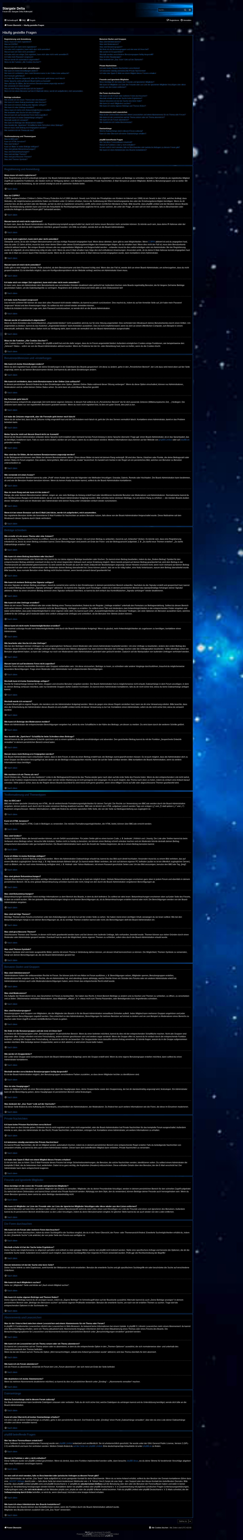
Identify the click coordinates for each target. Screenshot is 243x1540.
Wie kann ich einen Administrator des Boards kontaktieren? (123, 150)
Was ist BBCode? (11, 139)
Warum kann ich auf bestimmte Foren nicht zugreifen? (26, 115)
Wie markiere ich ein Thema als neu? (19, 130)
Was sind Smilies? (11, 144)
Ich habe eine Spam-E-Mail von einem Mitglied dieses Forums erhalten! (128, 73)
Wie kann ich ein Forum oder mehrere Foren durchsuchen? (123, 96)
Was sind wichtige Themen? (15, 154)
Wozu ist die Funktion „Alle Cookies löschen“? (22, 62)
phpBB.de (185, 440)
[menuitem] (22, 20)
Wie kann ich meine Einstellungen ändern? (21, 71)
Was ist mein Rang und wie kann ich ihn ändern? (23, 89)
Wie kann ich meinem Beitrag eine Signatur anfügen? (25, 105)
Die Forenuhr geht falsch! (14, 76)
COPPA (151, 242)
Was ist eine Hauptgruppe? (110, 57)
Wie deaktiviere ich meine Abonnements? (116, 122)
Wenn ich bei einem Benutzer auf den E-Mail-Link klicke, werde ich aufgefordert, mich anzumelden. (43, 91)
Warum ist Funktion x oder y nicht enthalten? (117, 145)
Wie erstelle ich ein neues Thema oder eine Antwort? (25, 100)
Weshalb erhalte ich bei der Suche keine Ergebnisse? (121, 98)
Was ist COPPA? (11, 44)
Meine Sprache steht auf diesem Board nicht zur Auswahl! (27, 81)
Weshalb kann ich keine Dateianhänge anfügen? (23, 118)
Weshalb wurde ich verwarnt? (16, 120)
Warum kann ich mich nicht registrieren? (20, 47)
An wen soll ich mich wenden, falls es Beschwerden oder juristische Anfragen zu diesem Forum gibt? (140, 147)
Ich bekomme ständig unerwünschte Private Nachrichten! (122, 71)
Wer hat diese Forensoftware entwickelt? (116, 142)
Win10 (87, 1532)
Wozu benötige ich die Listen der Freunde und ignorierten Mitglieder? (127, 82)
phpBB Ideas (132, 1461)
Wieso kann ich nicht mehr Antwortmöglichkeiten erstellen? (27, 110)
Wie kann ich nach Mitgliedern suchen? (115, 103)
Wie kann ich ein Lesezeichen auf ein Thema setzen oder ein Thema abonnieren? (132, 117)
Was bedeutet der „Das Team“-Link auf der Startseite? (121, 60)
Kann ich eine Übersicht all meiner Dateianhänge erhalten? (123, 134)
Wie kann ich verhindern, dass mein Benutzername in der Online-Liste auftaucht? (36, 73)
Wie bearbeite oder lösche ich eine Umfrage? (22, 112)
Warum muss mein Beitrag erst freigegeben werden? (25, 128)
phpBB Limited (165, 440)
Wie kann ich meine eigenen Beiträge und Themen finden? (123, 106)
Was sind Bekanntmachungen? (16, 152)
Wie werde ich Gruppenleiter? (111, 52)
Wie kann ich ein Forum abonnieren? (114, 120)
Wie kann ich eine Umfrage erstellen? (19, 107)
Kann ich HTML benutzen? (15, 141)
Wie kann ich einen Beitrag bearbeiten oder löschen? (25, 102)
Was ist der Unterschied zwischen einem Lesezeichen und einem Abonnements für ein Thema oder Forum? (143, 115)
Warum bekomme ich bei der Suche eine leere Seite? (121, 101)
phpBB (89, 1534)
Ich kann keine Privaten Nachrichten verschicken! (120, 68)
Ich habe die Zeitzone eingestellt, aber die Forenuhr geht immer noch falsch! (34, 78)
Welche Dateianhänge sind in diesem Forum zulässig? (121, 131)
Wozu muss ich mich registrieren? (18, 42)
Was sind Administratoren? (110, 42)
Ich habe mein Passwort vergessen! (18, 57)
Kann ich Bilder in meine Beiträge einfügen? (21, 147)
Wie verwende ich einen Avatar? (17, 86)
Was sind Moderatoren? (109, 44)
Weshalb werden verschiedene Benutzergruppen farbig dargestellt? (126, 54)
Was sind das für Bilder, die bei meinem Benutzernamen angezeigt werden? (34, 83)
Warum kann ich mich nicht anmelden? (19, 52)
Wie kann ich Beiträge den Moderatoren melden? (23, 123)
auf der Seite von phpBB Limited (87, 1446)
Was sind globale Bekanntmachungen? (19, 149)
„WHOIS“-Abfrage (16, 1481)
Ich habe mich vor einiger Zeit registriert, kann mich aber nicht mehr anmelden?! (36, 54)
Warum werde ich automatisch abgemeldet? (21, 60)
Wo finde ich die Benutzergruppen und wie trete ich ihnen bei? (124, 49)
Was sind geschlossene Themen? (18, 157)
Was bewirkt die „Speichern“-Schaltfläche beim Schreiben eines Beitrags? (33, 125)
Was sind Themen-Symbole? (15, 159)
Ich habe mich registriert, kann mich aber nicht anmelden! (27, 49)
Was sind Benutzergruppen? (111, 47)
